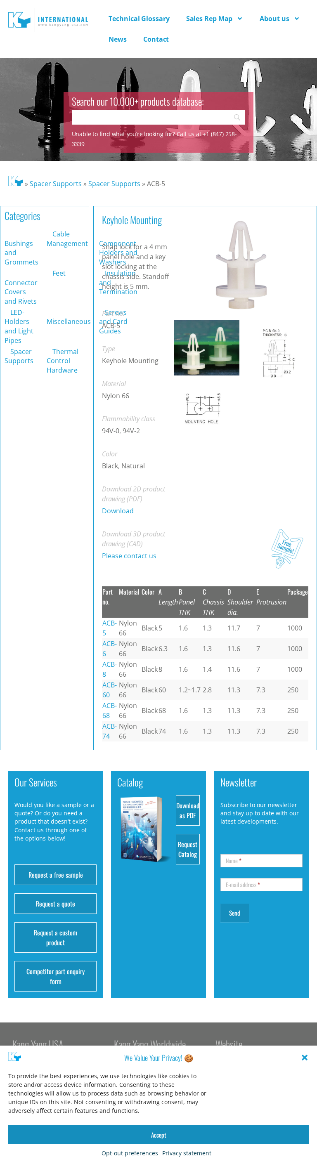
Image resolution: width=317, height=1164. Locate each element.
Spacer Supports (56, 183)
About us (274, 18)
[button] (304, 1057)
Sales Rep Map (209, 18)
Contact (156, 39)
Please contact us (129, 555)
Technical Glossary (139, 18)
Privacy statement (186, 1153)
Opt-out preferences (130, 1153)
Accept (158, 1134)
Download (118, 510)
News (118, 39)
